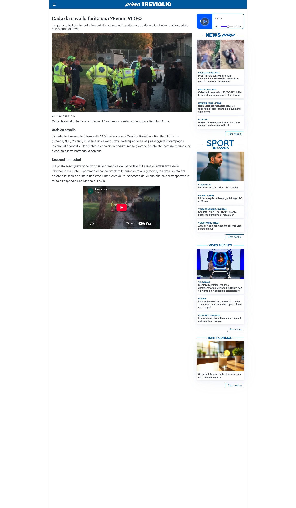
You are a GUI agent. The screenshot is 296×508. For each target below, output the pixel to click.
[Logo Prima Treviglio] (148, 4)
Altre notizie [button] (235, 133)
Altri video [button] (236, 329)
